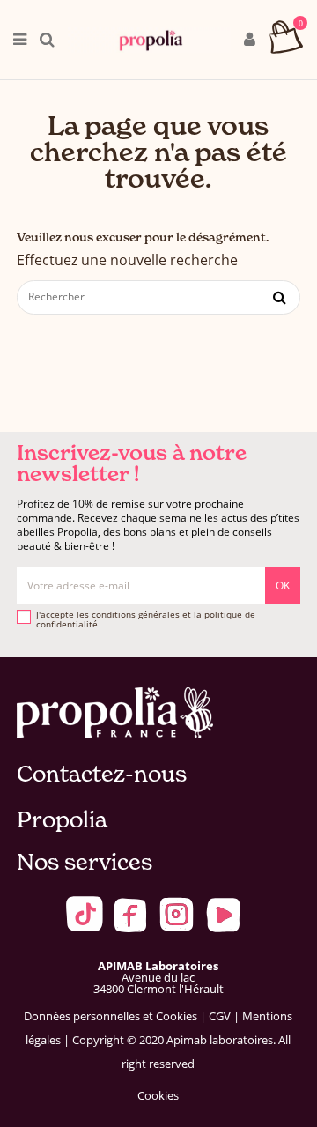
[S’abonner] (282, 585)
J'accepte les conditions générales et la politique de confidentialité (145, 620)
